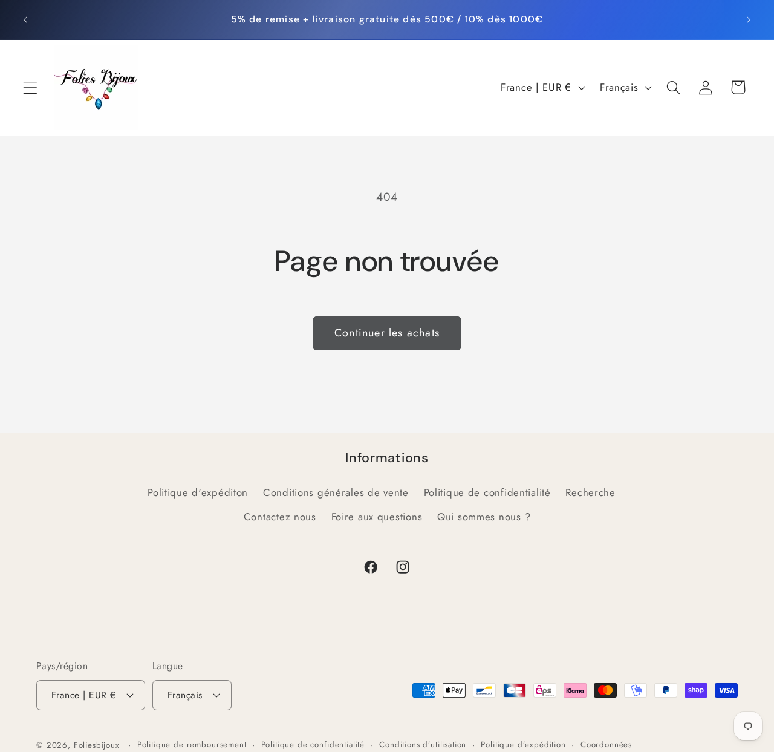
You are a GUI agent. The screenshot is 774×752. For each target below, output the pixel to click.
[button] (31, 87)
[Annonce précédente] (25, 19)
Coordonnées (606, 744)
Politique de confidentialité (487, 492)
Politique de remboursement (192, 744)
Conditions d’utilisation (422, 744)
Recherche (590, 492)
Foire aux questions (377, 516)
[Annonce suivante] (748, 19)
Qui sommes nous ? (483, 516)
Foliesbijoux (97, 745)
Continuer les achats (387, 333)
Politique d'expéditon (198, 492)
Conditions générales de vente (336, 492)
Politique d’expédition (523, 744)
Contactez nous (280, 516)
